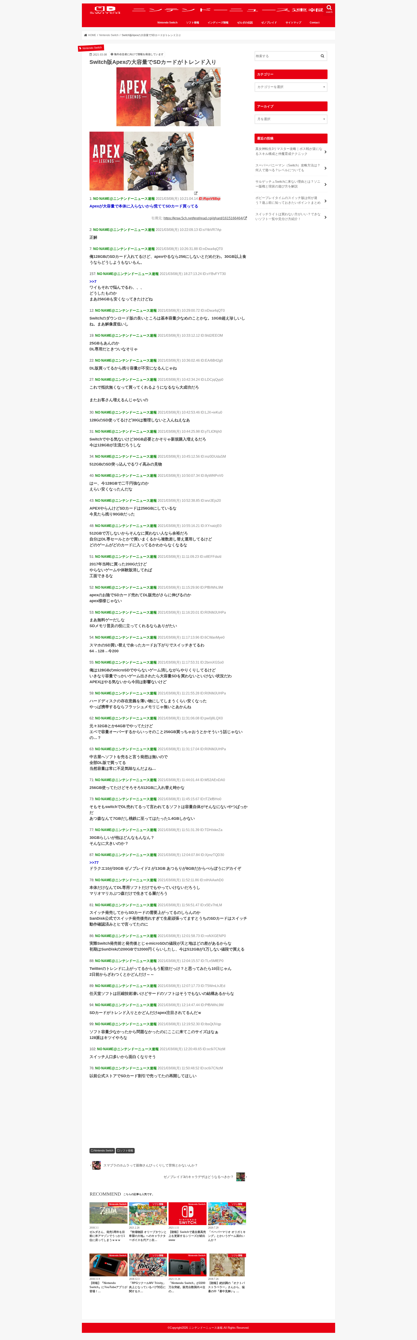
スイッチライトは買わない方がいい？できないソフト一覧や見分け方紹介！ (288, 216)
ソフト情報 (192, 22)
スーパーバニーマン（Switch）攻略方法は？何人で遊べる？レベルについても (287, 168)
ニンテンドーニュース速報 (206, 1327)
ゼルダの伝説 (245, 22)
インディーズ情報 (218, 22)
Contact (314, 22)
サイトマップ (293, 22)
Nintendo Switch (167, 22)
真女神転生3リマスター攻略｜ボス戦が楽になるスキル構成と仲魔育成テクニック (288, 151)
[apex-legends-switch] (143, 193)
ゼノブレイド (269, 22)
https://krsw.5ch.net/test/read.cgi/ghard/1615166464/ (203, 218)
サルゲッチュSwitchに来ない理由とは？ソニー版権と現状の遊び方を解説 (287, 184)
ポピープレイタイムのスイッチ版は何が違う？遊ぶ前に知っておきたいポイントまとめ (288, 200)
